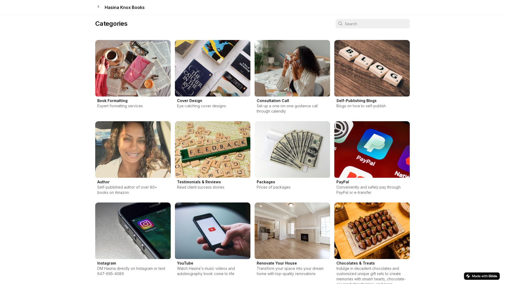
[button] (133, 78)
